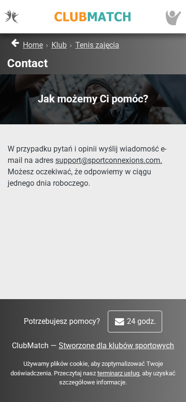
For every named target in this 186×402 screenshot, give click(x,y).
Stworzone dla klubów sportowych (116, 345)
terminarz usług (118, 373)
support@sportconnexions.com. (108, 160)
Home (33, 45)
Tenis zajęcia (97, 45)
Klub (59, 45)
